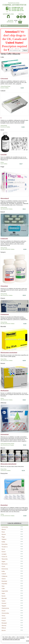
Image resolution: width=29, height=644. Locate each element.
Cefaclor (3, 90)
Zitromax (4, 625)
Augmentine (5, 591)
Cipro (3, 586)
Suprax (3, 601)
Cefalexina (4, 576)
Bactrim (4, 630)
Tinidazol (4, 539)
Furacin (4, 620)
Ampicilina (4, 583)
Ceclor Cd (4, 556)
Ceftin (2, 57)
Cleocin (3, 298)
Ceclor (3, 566)
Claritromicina (5, 608)
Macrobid (3, 326)
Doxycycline (4, 473)
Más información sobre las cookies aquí (11, 639)
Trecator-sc (5, 546)
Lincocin (4, 618)
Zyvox (2, 130)
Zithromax (3, 402)
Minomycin (4, 564)
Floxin (3, 532)
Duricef (3, 212)
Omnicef (4, 603)
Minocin (3, 448)
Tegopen (4, 605)
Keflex (3, 571)
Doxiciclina (4, 544)
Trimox (3, 615)
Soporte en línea (8, 14)
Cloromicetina (5, 613)
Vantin (3, 593)
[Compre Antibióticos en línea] (14, 3)
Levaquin (4, 554)
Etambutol (4, 581)
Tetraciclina (4, 559)
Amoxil (3, 610)
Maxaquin (4, 623)
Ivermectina (5, 527)
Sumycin (3, 252)
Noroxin (3, 363)
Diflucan (4, 628)
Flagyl (2, 166)
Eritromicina (5, 569)
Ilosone (3, 596)
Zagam (3, 561)
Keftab (3, 541)
